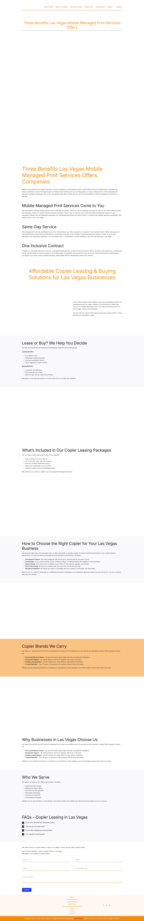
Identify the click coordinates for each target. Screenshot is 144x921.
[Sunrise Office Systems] (30, 2)
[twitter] (106, 905)
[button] (72, 823)
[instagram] (109, 905)
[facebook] (103, 905)
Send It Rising (78, 918)
